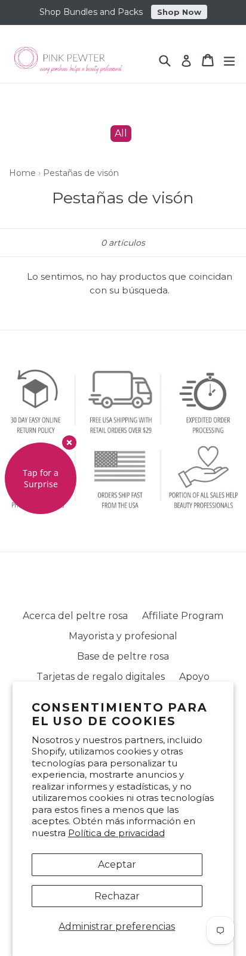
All (121, 133)
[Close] (69, 442)
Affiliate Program (182, 615)
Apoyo (194, 676)
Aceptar (117, 864)
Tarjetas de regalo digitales (100, 676)
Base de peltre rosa (123, 656)
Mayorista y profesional (123, 636)
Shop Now (179, 12)
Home (22, 173)
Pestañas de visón (81, 173)
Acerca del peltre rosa (75, 615)
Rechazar (117, 896)
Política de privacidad (116, 833)
